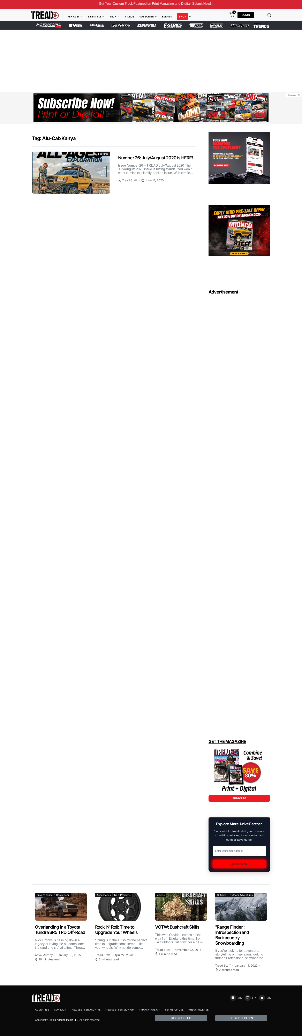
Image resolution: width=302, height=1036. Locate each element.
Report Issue (181, 1018)
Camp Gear (62, 895)
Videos (129, 16)
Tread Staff (129, 180)
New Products (122, 895)
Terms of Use (174, 1009)
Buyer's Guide (45, 895)
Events (167, 16)
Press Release (198, 1009)
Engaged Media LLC (66, 1020)
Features (103, 153)
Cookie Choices (241, 1018)
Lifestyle (94, 16)
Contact (60, 1009)
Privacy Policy (149, 1009)
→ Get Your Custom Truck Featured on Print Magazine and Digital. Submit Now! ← (124, 3)
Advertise (42, 1009)
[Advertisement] (151, 61)
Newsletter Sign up (119, 1009)
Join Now (239, 864)
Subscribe (146, 16)
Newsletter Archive (85, 1009)
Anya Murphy (44, 955)
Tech (113, 16)
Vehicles (73, 16)
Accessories (104, 895)
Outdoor (221, 895)
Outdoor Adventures (241, 895)
